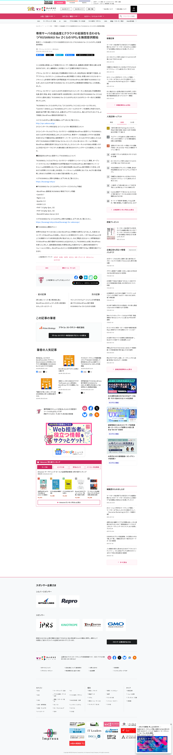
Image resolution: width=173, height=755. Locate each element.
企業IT (95, 1)
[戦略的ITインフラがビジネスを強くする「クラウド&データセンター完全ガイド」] (77, 725)
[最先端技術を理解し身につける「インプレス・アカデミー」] (129, 738)
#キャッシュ (90, 257)
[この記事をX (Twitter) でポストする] (81, 277)
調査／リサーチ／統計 (117, 21)
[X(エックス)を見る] (119, 657)
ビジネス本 (60, 467)
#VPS (66, 257)
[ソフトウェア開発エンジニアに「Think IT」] (94, 725)
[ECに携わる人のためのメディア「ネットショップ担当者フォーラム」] (129, 731)
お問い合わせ (93, 667)
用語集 (129, 701)
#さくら (71, 257)
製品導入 (84, 2)
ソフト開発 (100, 1)
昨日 (111, 122)
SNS (65, 21)
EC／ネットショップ (59, 708)
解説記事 (130, 690)
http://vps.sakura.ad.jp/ (45, 123)
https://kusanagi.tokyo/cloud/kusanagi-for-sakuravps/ (58, 222)
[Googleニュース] (90, 414)
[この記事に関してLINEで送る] (95, 277)
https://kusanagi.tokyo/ (45, 181)
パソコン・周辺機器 (93, 467)
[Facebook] (90, 408)
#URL (61, 257)
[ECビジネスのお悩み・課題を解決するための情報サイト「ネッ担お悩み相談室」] (77, 744)
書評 (108, 694)
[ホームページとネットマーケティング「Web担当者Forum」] (111, 725)
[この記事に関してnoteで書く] (90, 277)
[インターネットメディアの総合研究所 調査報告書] (129, 725)
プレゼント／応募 (132, 697)
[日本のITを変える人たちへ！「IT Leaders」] (94, 731)
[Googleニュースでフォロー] (129, 657)
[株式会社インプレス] (50, 734)
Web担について (108, 9)
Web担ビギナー (66, 9)
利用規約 (116, 667)
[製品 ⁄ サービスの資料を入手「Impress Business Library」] (77, 738)
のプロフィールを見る (69, 335)
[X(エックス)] (96, 408)
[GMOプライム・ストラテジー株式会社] (116, 625)
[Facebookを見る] (114, 657)
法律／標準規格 (41, 704)
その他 (72, 711)
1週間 (122, 122)
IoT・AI (106, 1)
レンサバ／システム (75, 704)
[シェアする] (76, 277)
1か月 (132, 122)
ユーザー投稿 (48, 26)
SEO (38, 21)
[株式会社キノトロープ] (69, 625)
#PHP (56, 257)
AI (59, 21)
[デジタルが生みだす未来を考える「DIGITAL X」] (94, 738)
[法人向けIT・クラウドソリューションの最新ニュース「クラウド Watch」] (77, 731)
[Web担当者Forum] (46, 659)
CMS (105, 21)
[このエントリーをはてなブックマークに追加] (86, 277)
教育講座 (107, 3)
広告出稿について (121, 9)
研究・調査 (118, 1)
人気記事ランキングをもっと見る (123, 210)
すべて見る (123, 562)
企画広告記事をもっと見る (123, 369)
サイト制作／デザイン (94, 21)
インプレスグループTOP (120, 671)
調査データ (92, 694)
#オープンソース (80, 257)
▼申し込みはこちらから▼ (145, 735)
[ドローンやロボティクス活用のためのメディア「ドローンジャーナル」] (111, 738)
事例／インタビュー (112, 690)
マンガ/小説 (110, 697)
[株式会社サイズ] (93, 625)
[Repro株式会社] (69, 601)
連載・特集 (90, 9)
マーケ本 (44, 467)
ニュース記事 (131, 694)
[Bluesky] (124, 657)
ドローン (102, 3)
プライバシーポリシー (47, 671)
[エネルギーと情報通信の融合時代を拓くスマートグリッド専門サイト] (111, 731)
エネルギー (96, 3)
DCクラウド (111, 1)
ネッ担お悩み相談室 (66, 414)
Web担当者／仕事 (132, 21)
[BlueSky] (84, 414)
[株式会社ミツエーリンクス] (46, 601)
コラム (90, 697)
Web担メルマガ (79, 9)
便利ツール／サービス (95, 701)
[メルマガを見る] (109, 657)
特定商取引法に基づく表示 (73, 671)
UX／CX (56, 704)
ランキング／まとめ (94, 704)
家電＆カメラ (77, 467)
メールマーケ (40, 711)
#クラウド (57, 260)
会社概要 (92, 671)
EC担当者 (72, 2)
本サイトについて (46, 667)
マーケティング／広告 (49, 21)
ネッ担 (58, 414)
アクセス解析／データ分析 (77, 21)
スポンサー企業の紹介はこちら (122, 642)
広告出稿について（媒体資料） (74, 667)
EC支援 (112, 3)
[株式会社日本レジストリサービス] (46, 625)
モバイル (72, 708)
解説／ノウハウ (93, 690)
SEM (55, 711)
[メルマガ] (84, 408)
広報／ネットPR (41, 708)
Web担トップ (39, 26)
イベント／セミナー (112, 701)
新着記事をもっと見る (123, 105)
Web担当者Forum (46, 9)
